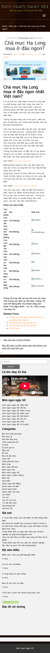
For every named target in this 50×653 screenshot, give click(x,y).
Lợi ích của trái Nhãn (11, 564)
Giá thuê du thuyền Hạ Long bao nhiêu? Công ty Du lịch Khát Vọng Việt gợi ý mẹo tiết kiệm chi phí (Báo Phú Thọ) (25, 526)
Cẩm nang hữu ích (10, 442)
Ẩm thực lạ (7, 436)
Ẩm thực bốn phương (11, 433)
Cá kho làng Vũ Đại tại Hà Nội (22, 325)
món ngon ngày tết (22, 161)
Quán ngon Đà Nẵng (11, 483)
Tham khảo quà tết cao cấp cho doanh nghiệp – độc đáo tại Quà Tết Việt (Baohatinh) (24, 544)
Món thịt (6, 478)
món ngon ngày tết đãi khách (15, 416)
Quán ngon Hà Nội (10, 486)
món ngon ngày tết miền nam (15, 413)
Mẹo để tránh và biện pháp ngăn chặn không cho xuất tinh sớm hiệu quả (24, 347)
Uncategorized (8, 505)
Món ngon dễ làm (10, 467)
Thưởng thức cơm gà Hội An (22, 323)
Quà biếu (6, 480)
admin (6, 57)
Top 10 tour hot (9, 500)
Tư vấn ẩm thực (9, 503)
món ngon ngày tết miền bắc (15, 405)
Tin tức (5, 497)
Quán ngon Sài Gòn (11, 492)
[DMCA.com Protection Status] (10, 602)
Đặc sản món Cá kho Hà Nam (17, 340)
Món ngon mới (8, 469)
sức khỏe (6, 494)
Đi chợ (5, 453)
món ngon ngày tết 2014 (13, 421)
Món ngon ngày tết (10, 472)
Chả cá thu (14, 328)
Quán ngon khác (9, 489)
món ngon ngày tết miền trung (16, 410)
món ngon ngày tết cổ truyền (15, 424)
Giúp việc (6, 458)
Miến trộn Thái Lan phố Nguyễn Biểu (18, 555)
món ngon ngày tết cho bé (14, 419)
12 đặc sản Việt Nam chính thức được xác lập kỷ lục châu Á (26, 319)
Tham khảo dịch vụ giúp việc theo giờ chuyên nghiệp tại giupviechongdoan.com (22, 533)
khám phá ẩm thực (10, 461)
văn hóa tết (7, 508)
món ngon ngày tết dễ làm (25, 185)
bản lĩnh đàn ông (9, 439)
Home (4, 26)
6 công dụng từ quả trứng (14, 573)
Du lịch (5, 445)
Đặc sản (13, 26)
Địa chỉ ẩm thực (9, 456)
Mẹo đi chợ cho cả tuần (13, 583)
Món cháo (6, 464)
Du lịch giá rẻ (8, 447)
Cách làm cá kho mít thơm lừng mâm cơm (21, 592)
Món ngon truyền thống (12, 475)
